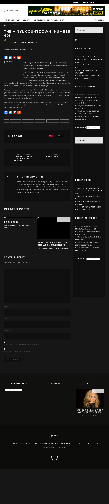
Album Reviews (23, 20)
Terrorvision (53, 121)
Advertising (30, 443)
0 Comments (23, 49)
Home (16, 443)
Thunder (64, 121)
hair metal (15, 121)
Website (7, 330)
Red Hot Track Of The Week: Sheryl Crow (90, 411)
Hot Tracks (53, 20)
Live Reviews (38, 20)
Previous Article (23, 154)
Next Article (53, 154)
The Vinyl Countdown (11, 49)
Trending (99, 20)
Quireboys (40, 121)
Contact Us (91, 443)
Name (6, 306)
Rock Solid (52, 157)
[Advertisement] (89, 161)
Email (6, 318)
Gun (6, 121)
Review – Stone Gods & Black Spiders (23, 158)
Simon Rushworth (19, 42)
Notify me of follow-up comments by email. (22, 344)
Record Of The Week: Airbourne (88, 57)
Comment (7, 266)
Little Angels (28, 121)
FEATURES (9, 20)
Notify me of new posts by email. (17, 351)
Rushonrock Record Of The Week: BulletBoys (52, 243)
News (63, 20)
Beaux (79, 116)
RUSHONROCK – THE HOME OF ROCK (61, 443)
